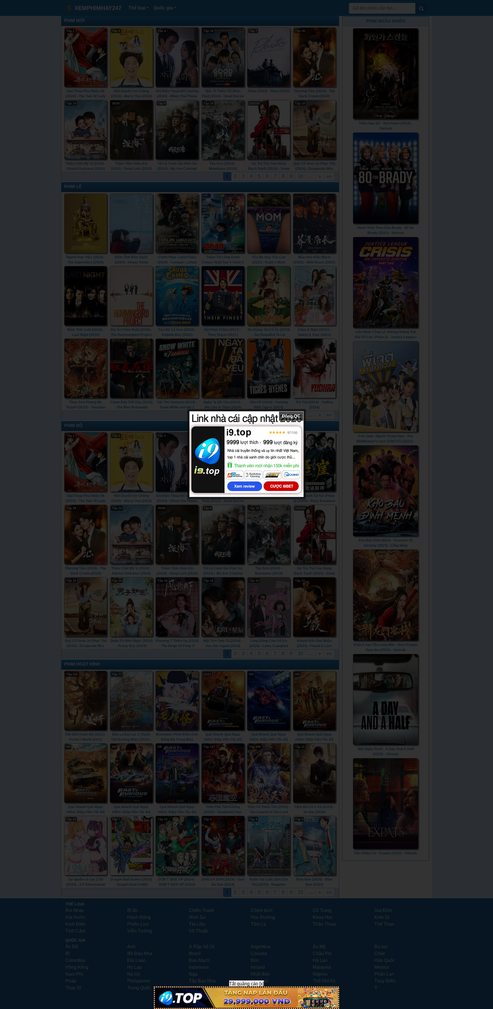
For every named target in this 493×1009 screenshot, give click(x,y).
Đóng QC (291, 416)
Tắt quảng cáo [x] (246, 983)
